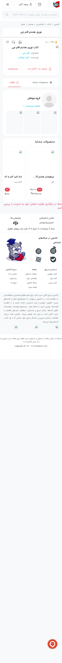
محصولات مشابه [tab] (40, 82)
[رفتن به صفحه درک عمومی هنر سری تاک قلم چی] (32, 122)
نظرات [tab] (12, 82)
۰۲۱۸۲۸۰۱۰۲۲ (46, 223)
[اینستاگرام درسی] (53, 250)
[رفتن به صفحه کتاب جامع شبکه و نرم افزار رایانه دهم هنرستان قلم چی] (49, 122)
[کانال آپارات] (38, 259)
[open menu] (8, 4)
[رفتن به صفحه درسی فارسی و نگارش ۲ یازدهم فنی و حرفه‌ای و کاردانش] (14, 122)
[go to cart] (39, 4)
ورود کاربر (23, 4)
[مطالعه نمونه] (20, 42)
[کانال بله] (53, 259)
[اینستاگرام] (38, 251)
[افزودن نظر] (13, 42)
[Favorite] (7, 42)
